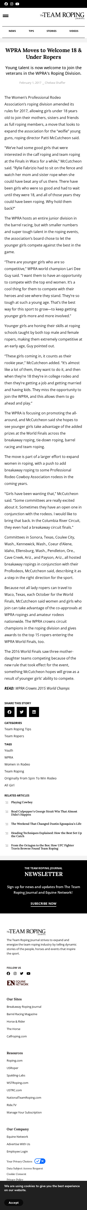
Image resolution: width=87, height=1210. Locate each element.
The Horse (13, 1029)
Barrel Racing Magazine (22, 1014)
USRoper (12, 1068)
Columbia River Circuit (60, 520)
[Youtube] (17, 4)
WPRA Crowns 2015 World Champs (42, 688)
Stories (51, 31)
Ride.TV (12, 1105)
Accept (14, 1203)
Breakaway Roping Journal (24, 1007)
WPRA (17, 218)
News (12, 31)
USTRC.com (14, 1090)
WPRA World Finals (20, 641)
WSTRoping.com (17, 1083)
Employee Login (17, 1151)
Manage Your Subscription (24, 1112)
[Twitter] (21, 973)
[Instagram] (11, 4)
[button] (9, 712)
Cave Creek (13, 557)
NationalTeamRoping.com (24, 1098)
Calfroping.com (17, 1036)
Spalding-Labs (16, 1075)
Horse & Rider (16, 1021)
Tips (31, 31)
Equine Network (17, 1137)
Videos (73, 31)
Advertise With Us (18, 1144)
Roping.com (15, 1060)
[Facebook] (6, 4)
